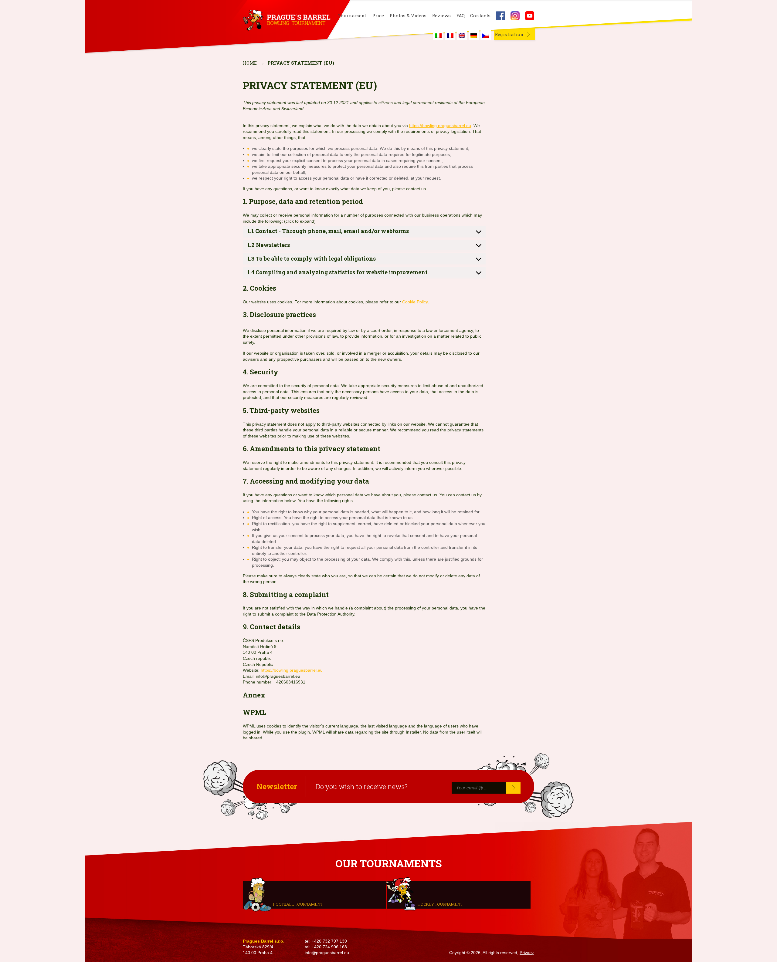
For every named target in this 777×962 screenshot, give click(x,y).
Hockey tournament (440, 903)
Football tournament (297, 903)
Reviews (441, 15)
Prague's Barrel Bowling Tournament (285, 20)
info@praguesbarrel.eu (327, 952)
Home (250, 63)
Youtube (529, 15)
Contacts (480, 15)
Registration (509, 34)
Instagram (515, 15)
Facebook (500, 15)
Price (378, 15)
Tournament (352, 15)
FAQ (460, 15)
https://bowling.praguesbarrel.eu (440, 125)
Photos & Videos (407, 15)
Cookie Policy (415, 301)
